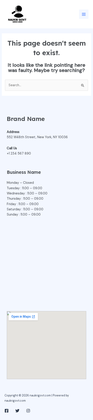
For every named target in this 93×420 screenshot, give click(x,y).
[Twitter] (17, 411)
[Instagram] (28, 411)
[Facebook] (7, 411)
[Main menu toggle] (83, 14)
